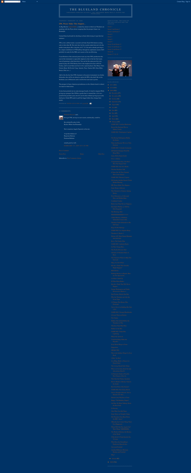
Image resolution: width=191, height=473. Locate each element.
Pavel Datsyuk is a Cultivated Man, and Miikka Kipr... (120, 197)
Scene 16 (110, 52)
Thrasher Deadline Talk (118, 169)
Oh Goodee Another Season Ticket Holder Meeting (121, 181)
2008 (111, 462)
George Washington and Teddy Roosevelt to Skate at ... (120, 290)
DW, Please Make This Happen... (120, 185)
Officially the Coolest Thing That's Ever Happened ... (121, 423)
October (114, 99)
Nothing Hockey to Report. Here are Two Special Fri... (121, 274)
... (111, 135)
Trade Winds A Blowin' (118, 188)
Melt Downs (114, 271)
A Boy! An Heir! (116, 358)
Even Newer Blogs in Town (119, 344)
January (114, 458)
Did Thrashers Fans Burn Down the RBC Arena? (120, 418)
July (113, 107)
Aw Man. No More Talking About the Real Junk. (121, 404)
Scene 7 (110, 37)
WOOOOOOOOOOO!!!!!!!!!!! (119, 215)
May (113, 113)
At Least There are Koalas (118, 315)
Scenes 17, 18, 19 (113, 54)
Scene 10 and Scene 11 (114, 44)
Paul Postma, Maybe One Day (120, 294)
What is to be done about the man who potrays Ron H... (121, 370)
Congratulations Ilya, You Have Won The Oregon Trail (120, 163)
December (115, 93)
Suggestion (114, 347)
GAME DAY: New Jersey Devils (120, 390)
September (115, 102)
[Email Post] (91, 103)
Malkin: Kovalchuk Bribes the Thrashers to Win (120, 322)
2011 (111, 85)
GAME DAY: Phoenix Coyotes (120, 177)
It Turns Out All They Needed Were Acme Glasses (120, 173)
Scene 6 (110, 34)
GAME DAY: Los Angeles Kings (120, 230)
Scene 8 (110, 39)
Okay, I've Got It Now (117, 263)
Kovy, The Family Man (118, 241)
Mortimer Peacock (69, 115)
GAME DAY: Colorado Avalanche (121, 148)
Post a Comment (64, 150)
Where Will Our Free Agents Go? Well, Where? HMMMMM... (121, 428)
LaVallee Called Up (117, 278)
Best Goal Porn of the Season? (120, 387)
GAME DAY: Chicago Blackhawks (121, 312)
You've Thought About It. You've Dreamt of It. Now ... (121, 393)
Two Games (114, 318)
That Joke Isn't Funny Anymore (120, 379)
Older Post (101, 154)
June (113, 110)
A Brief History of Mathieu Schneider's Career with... (119, 218)
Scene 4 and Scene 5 (114, 32)
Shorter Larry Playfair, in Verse (120, 397)
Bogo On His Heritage (117, 228)
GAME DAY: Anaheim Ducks (120, 244)
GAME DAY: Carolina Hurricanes (121, 124)
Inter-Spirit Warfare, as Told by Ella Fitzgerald (120, 208)
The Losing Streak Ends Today (120, 366)
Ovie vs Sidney (115, 159)
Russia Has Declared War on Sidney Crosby (119, 128)
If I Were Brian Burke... (118, 281)
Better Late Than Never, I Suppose (121, 204)
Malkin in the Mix (116, 329)
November (115, 96)
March (114, 119)
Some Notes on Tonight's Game (120, 414)
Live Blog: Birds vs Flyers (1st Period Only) (120, 362)
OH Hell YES (115, 350)
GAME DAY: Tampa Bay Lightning (118, 332)
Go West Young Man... (118, 247)
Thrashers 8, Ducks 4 (117, 233)
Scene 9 (110, 42)
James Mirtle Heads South (119, 156)
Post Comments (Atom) (74, 158)
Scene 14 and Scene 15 (114, 49)
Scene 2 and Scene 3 (114, 29)
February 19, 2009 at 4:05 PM (76, 146)
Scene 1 (110, 27)
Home (82, 154)
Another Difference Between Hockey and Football (119, 451)
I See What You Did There (119, 411)
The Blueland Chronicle (95, 9)
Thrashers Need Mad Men (119, 326)
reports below (72, 27)
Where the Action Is (117, 337)
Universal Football (116, 447)
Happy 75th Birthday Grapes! (120, 400)
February (114, 122)
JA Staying (114, 408)
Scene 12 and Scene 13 (114, 47)
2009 (111, 90)
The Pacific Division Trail (118, 250)
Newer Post (62, 154)
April (113, 116)
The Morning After (116, 212)
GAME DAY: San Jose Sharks (120, 166)
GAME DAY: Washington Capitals (121, 132)
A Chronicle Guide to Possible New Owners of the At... (120, 375)
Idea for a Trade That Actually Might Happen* (120, 266)
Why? (113, 455)
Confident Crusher (116, 201)
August (114, 104)
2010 (111, 88)
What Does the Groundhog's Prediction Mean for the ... (119, 443)
